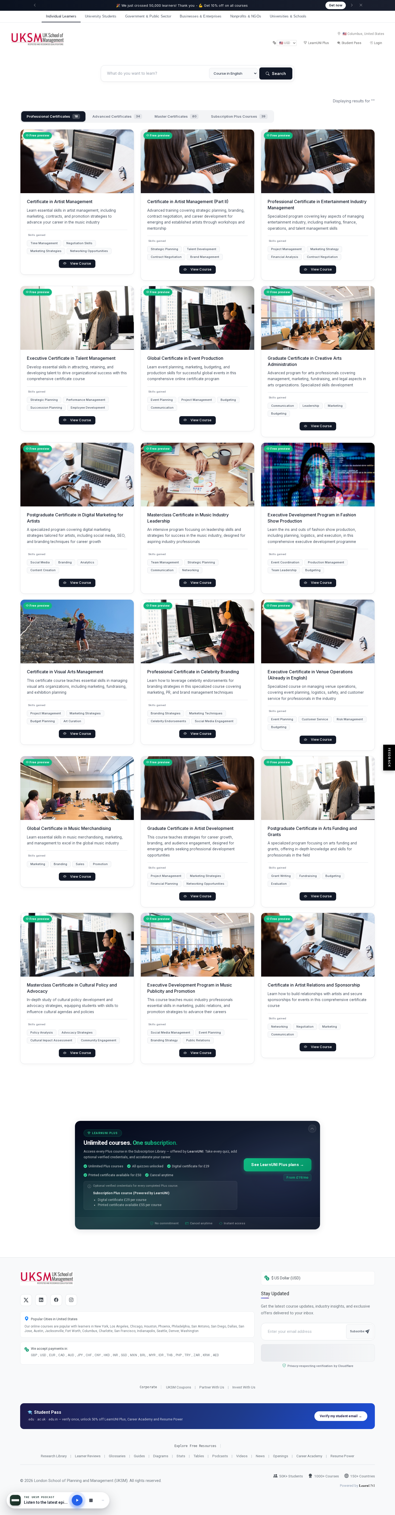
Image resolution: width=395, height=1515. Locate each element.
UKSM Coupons (178, 1387)
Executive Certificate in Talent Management (71, 358)
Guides (139, 1456)
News (260, 1456)
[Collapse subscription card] (312, 1129)
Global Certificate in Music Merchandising (69, 828)
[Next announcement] (352, 5)
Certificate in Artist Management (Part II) (187, 201)
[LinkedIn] (41, 1300)
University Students (101, 16)
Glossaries (117, 1456)
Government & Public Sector (148, 16)
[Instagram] (71, 1300)
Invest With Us (243, 1387)
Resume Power (342, 1456)
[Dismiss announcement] (361, 5)
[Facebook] (56, 1300)
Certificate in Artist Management (59, 201)
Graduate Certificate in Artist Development (190, 828)
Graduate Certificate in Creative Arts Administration (305, 361)
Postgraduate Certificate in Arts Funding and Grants (312, 831)
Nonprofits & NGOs (245, 16)
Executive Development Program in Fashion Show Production (312, 518)
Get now (335, 5)
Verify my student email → (341, 1416)
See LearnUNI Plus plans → (277, 1165)
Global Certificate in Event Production (185, 358)
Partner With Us (211, 1387)
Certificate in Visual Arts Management (65, 671)
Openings (280, 1456)
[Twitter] (26, 1300)
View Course (80, 263)
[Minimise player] (103, 1500)
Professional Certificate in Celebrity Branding (193, 671)
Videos (241, 1456)
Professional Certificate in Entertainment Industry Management (317, 204)
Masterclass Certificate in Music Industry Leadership (188, 518)
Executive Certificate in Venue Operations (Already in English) (310, 674)
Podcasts (220, 1456)
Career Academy (309, 1456)
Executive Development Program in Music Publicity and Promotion (189, 988)
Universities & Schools (288, 16)
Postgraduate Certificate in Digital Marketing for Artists (75, 518)
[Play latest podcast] (77, 1500)
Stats (181, 1456)
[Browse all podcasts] (91, 1500)
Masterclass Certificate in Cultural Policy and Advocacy (72, 988)
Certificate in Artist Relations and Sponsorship (314, 985)
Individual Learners (61, 16)
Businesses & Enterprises (201, 16)
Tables (198, 1456)
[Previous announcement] (34, 5)
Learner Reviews (87, 1456)
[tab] (53, 116)
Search (278, 73)
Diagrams (160, 1456)
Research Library (54, 1456)
